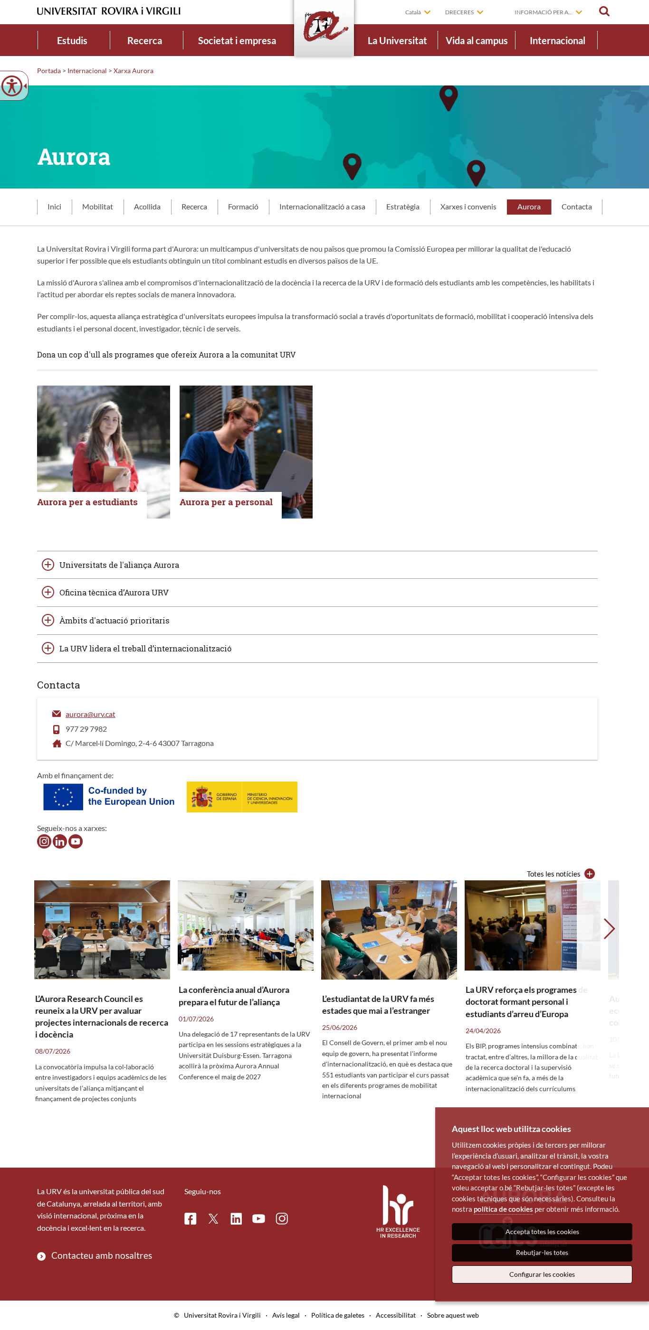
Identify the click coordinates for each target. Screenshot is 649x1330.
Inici (54, 206)
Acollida (147, 206)
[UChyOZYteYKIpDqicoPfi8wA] (75, 840)
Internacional (557, 40)
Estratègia (403, 206)
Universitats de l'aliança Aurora (119, 564)
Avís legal (286, 1315)
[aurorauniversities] (44, 840)
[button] (604, 11)
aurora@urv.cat (90, 713)
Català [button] (413, 12)
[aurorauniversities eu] (60, 840)
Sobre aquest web (453, 1315)
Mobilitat (97, 206)
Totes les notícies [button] (554, 873)
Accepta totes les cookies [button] (542, 1231)
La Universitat (397, 40)
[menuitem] (72, 40)
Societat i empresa (237, 40)
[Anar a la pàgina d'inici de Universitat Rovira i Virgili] (109, 11)
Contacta (577, 206)
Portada (49, 70)
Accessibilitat (396, 1315)
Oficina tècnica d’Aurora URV (114, 592)
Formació (243, 206)
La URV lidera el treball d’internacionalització (145, 648)
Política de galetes (337, 1315)
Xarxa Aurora (133, 70)
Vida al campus (477, 40)
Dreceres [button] (459, 12)
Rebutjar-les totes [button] (542, 1252)
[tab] (54, 207)
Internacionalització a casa (322, 206)
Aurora (529, 206)
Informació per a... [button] (544, 12)
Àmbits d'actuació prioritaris (114, 620)
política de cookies (503, 1209)
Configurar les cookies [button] (542, 1274)
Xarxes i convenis (468, 206)
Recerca (144, 40)
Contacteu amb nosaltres (101, 1255)
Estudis (72, 40)
